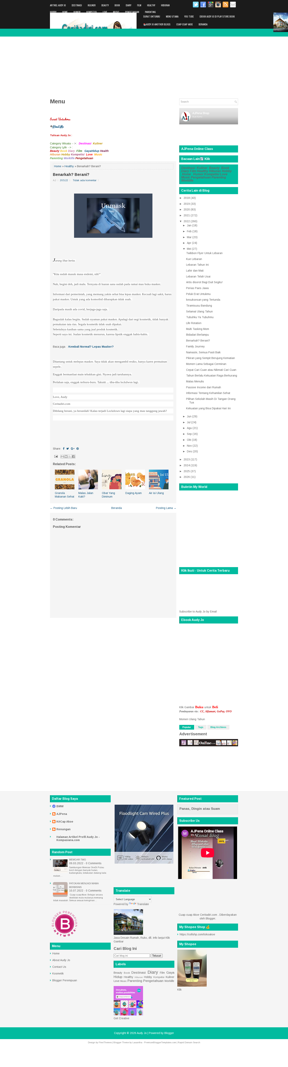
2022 (187, 221)
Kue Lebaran (194, 259)
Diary (128, 5)
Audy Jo (142, 1033)
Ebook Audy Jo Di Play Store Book (217, 16)
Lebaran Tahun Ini (197, 264)
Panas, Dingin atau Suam (199, 809)
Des (189, 451)
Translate (143, 904)
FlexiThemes (105, 1042)
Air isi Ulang (156, 493)
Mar (189, 237)
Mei (189, 248)
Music (116, 12)
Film (139, 5)
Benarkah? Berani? (71, 174)
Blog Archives (218, 727)
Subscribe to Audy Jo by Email (198, 611)
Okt (189, 439)
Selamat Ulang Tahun (199, 311)
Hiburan (165, 5)
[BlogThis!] (66, 456)
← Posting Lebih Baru (63, 508)
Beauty (105, 5)
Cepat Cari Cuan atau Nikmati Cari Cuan (211, 369)
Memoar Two (77, 859)
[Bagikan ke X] (70, 456)
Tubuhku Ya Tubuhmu (200, 317)
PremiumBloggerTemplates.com (160, 1042)
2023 (187, 459)
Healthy (151, 5)
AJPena (61, 813)
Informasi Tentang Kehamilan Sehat (208, 393)
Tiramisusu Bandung (199, 305)
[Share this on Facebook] (63, 448)
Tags (200, 727)
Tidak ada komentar (84, 180)
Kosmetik (58, 973)
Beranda (203, 24)
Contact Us (59, 966)
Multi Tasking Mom (197, 329)
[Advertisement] (144, 66)
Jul (188, 422)
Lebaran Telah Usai (198, 276)
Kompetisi (91, 12)
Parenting (150, 12)
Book (117, 5)
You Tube (189, 16)
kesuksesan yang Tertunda (203, 299)
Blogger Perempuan (64, 980)
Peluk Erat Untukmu (198, 294)
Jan (189, 225)
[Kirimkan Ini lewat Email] (62, 456)
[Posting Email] (56, 456)
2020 (187, 209)
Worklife (54, 18)
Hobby (53, 12)
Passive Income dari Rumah (203, 387)
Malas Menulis (195, 381)
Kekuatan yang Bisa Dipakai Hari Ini (208, 408)
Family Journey (195, 346)
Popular (186, 727)
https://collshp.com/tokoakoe (197, 934)
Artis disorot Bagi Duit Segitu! (204, 282)
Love (105, 12)
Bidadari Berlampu (197, 334)
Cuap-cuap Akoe (184, 24)
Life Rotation (193, 323)
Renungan (63, 829)
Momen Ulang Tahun (192, 719)
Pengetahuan (132, 12)
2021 (187, 215)
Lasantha (137, 1042)
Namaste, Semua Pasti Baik (203, 352)
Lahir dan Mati (195, 270)
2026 (187, 476)
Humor (77, 12)
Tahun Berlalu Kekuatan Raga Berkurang (211, 375)
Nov (189, 445)
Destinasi (77, 5)
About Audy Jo (61, 960)
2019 (187, 203)
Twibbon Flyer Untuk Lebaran (204, 253)
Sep (189, 433)
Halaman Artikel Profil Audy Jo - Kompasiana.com (78, 838)
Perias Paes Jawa (197, 288)
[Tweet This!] (67, 448)
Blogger (210, 918)
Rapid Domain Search (189, 1042)
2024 (187, 465)
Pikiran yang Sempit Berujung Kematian (210, 358)
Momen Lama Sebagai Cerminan (206, 363)
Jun (189, 416)
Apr (189, 242)
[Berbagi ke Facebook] (73, 456)
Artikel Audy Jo (58, 5)
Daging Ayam (133, 493)
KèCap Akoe (64, 821)
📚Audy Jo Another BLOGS (156, 24)
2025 (187, 471)
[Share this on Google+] (72, 448)
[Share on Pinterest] (77, 448)
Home (65, 12)
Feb (189, 231)
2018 (187, 197)
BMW (59, 806)
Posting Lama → (166, 508)
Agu (189, 428)
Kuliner (92, 5)
